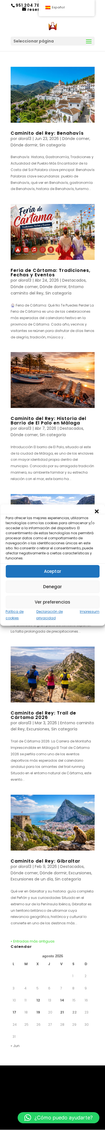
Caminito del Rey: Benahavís (47, 133)
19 (38, 1012)
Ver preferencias (52, 602)
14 (62, 1000)
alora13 (24, 138)
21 (62, 1012)
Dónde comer (75, 138)
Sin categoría (52, 145)
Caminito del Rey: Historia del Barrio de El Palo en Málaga (48, 420)
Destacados (74, 280)
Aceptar (52, 571)
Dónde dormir (24, 145)
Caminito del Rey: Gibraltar (45, 861)
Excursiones (38, 729)
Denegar (52, 587)
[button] (96, 511)
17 (14, 1012)
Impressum (89, 611)
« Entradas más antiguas (33, 941)
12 (38, 1000)
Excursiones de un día (32, 879)
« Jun (15, 1045)
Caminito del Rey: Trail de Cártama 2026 (43, 715)
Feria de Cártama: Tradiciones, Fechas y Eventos (50, 272)
